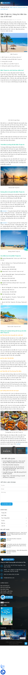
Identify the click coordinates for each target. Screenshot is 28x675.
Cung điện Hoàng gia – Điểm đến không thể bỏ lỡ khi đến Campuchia (14, 473)
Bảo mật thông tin (5, 585)
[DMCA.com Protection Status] (5, 602)
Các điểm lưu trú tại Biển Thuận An (10, 63)
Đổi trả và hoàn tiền (5, 587)
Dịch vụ (3, 523)
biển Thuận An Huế (20, 350)
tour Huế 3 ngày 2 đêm (10, 444)
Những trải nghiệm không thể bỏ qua (11, 66)
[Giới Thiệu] (14, 616)
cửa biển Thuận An (13, 123)
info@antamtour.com (9, 577)
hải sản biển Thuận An (17, 432)
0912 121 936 (7, 574)
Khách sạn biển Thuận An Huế (16, 271)
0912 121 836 (15, 574)
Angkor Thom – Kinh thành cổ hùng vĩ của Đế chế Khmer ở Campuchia (14, 476)
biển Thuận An (17, 128)
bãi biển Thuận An (10, 29)
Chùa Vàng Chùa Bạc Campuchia (11, 464)
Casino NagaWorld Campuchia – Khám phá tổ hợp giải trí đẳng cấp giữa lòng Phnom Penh (14, 461)
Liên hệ (3, 525)
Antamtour (3, 31)
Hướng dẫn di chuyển (7, 61)
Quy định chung (5, 589)
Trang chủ (3, 512)
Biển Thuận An (4, 22)
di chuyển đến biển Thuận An (10, 202)
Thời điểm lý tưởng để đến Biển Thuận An (12, 59)
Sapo (17, 643)
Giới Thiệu (3, 515)
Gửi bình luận (7, 504)
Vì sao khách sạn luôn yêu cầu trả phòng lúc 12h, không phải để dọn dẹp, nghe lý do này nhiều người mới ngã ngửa (13, 468)
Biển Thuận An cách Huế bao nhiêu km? (11, 57)
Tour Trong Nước (5, 518)
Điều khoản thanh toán (6, 593)
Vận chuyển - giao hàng (6, 591)
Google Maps (16, 120)
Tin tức (3, 520)
